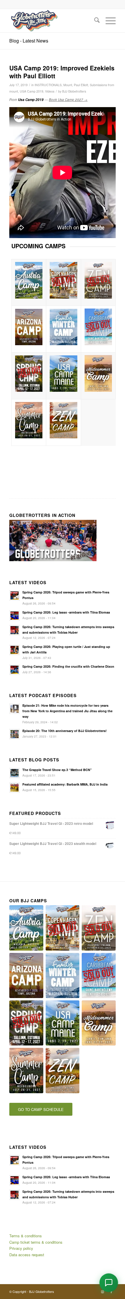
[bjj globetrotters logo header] (51, 20)
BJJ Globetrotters (74, 91)
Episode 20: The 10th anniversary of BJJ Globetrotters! (64, 731)
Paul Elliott (81, 85)
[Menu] (108, 20)
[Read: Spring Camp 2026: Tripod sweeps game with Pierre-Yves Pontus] (14, 595)
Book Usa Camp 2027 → (68, 99)
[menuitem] (94, 20)
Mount (67, 85)
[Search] (94, 20)
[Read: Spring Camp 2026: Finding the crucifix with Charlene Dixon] (14, 669)
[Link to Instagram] (102, 1291)
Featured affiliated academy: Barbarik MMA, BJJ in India (65, 784)
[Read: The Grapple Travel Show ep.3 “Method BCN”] (14, 773)
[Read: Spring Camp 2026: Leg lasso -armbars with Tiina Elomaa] (14, 615)
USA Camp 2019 (31, 91)
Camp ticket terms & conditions (36, 1242)
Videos (49, 91)
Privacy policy (21, 1248)
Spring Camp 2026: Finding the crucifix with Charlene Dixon (68, 666)
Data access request (26, 1254)
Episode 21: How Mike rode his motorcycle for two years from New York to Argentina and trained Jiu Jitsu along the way (67, 711)
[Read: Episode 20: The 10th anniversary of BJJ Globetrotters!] (14, 734)
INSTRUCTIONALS (48, 85)
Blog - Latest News (28, 40)
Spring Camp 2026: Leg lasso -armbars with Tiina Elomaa (66, 612)
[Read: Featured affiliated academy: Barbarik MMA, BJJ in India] (14, 787)
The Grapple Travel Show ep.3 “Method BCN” (57, 770)
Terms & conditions (25, 1235)
